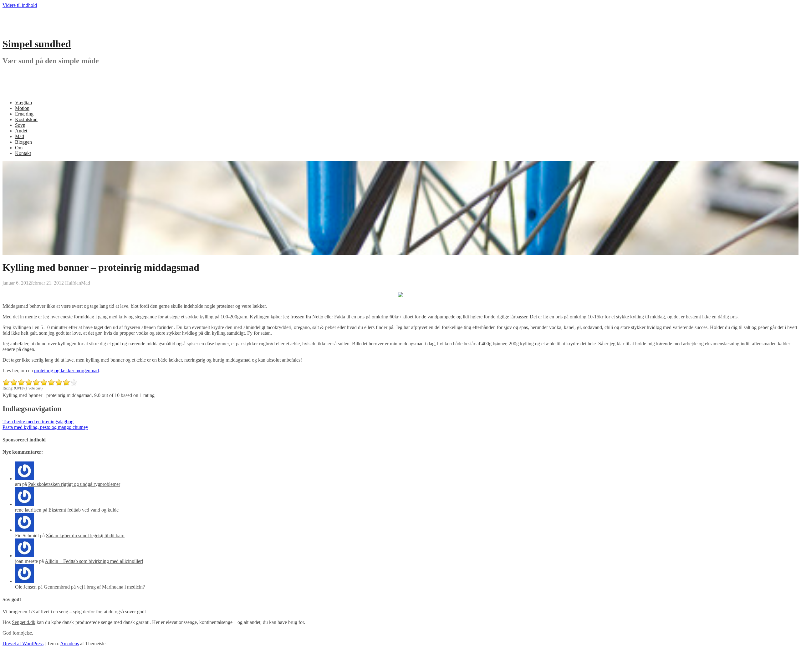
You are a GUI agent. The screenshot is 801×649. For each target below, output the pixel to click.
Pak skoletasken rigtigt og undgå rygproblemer (74, 484)
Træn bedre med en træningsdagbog (38, 421)
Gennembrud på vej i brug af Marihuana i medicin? (94, 587)
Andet (21, 130)
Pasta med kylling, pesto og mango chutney (45, 427)
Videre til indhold (20, 5)
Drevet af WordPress (23, 643)
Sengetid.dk (23, 622)
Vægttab (23, 102)
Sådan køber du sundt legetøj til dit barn (85, 535)
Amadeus (69, 643)
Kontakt (23, 153)
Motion (22, 108)
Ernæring (24, 113)
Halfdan (73, 283)
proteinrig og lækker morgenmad (66, 370)
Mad (19, 136)
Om (19, 147)
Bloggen (23, 142)
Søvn (20, 125)
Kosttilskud (26, 119)
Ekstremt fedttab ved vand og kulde (83, 510)
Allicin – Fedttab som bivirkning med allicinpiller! (94, 561)
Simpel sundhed (37, 43)
